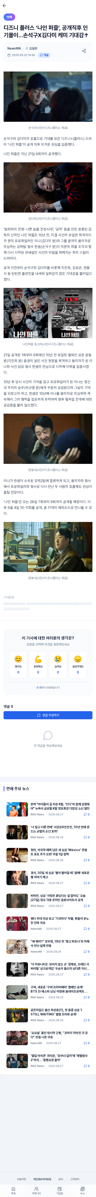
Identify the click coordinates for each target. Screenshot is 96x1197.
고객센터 (74, 1179)
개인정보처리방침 (42, 1179)
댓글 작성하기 (50, 715)
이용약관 (21, 1179)
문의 (60, 1179)
